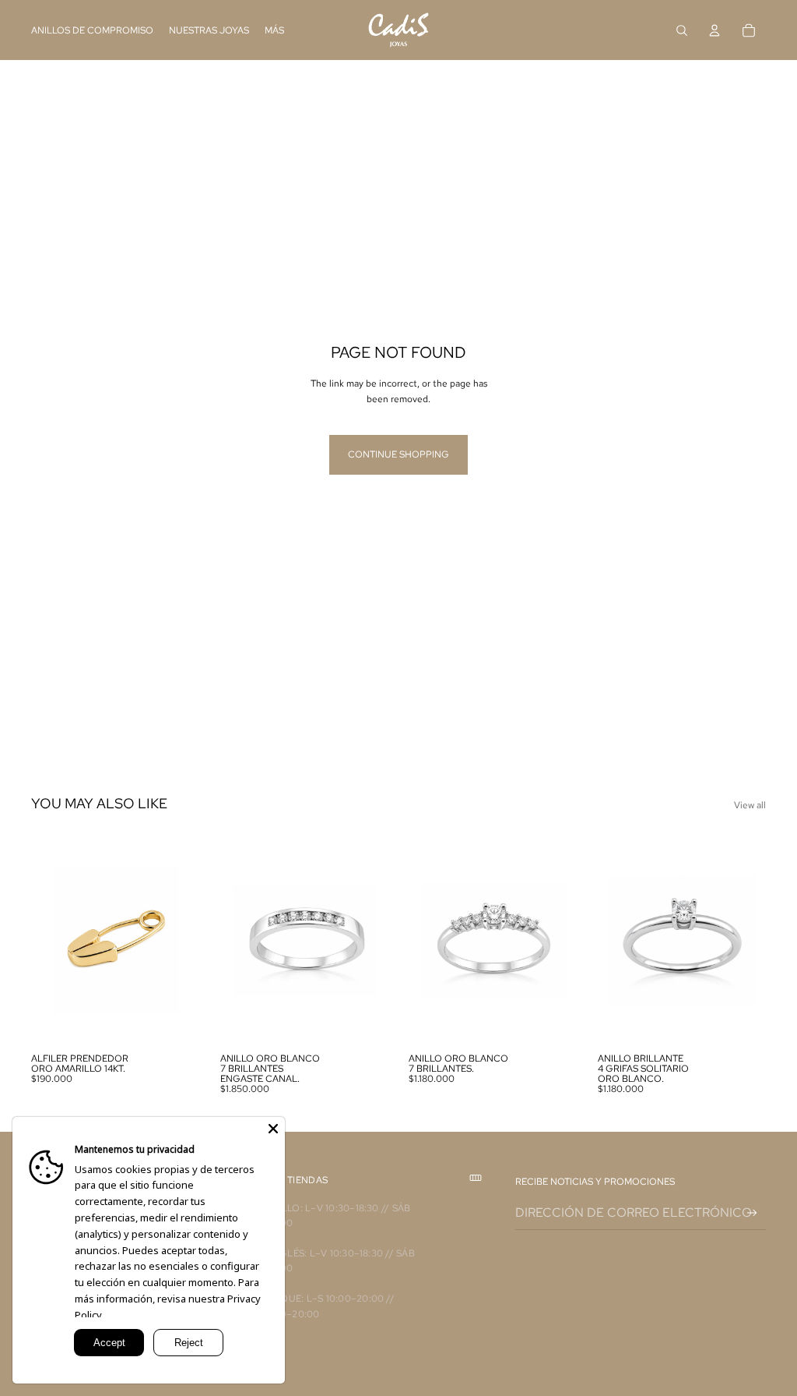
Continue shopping (398, 454)
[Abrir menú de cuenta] (714, 30)
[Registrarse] (752, 1213)
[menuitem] (274, 30)
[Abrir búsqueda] (682, 30)
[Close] (273, 1128)
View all (750, 805)
